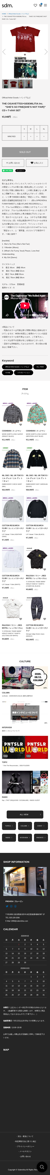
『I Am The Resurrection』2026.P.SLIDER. (16, 765)
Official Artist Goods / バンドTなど (18, 14)
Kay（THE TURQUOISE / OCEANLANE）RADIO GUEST (21, 800)
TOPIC (4, 762)
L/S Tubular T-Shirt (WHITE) (11, 584)
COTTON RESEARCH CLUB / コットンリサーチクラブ (13, 528)
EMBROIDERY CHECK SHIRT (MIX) (12, 485)
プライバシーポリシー (25, 1146)
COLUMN (5, 693)
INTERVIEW (7, 728)
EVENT (39, 826)
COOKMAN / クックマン (11, 431)
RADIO (4, 797)
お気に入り (38, 163)
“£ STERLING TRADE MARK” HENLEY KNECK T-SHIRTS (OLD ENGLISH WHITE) (11, 633)
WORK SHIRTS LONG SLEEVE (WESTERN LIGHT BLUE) (36, 435)
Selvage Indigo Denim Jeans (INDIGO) (35, 635)
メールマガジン (25, 1151)
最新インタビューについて (11, 731)
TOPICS (8, 826)
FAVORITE (39, 837)
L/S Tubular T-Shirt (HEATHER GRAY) (12, 535)
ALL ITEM (40, 367)
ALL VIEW (24, 814)
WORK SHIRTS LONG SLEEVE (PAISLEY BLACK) (12, 435)
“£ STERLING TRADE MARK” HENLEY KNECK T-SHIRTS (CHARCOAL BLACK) (35, 584)
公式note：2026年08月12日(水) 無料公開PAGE (17, 696)
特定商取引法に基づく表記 (25, 1141)
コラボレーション (23, 373)
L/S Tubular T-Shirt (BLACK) (35, 534)
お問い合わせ (14, 163)
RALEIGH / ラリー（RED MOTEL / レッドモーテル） (37, 577)
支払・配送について (25, 1136)
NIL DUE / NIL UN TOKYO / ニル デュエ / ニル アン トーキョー (13, 478)
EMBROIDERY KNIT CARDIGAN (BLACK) (37, 485)
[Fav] (35, 5)
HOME (4, 14)
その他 (7, 373)
